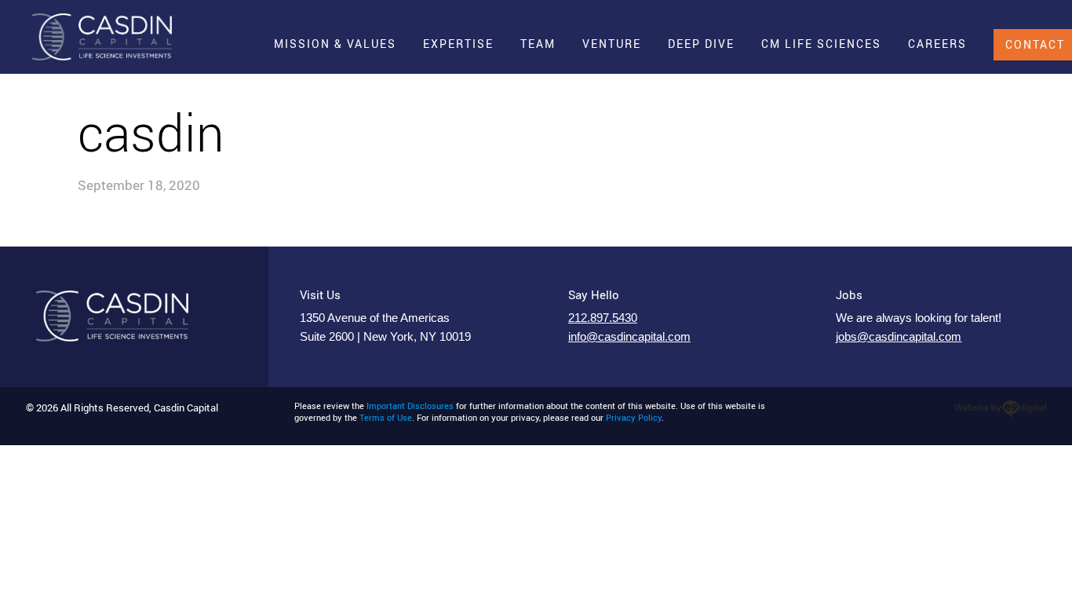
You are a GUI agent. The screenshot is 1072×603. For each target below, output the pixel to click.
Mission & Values (335, 43)
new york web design (1000, 409)
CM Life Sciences (821, 43)
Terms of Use (385, 417)
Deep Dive (701, 43)
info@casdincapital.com (629, 337)
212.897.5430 (602, 318)
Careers (937, 43)
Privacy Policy (634, 417)
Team (538, 43)
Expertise (458, 43)
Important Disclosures (410, 405)
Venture (611, 43)
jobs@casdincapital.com (898, 337)
